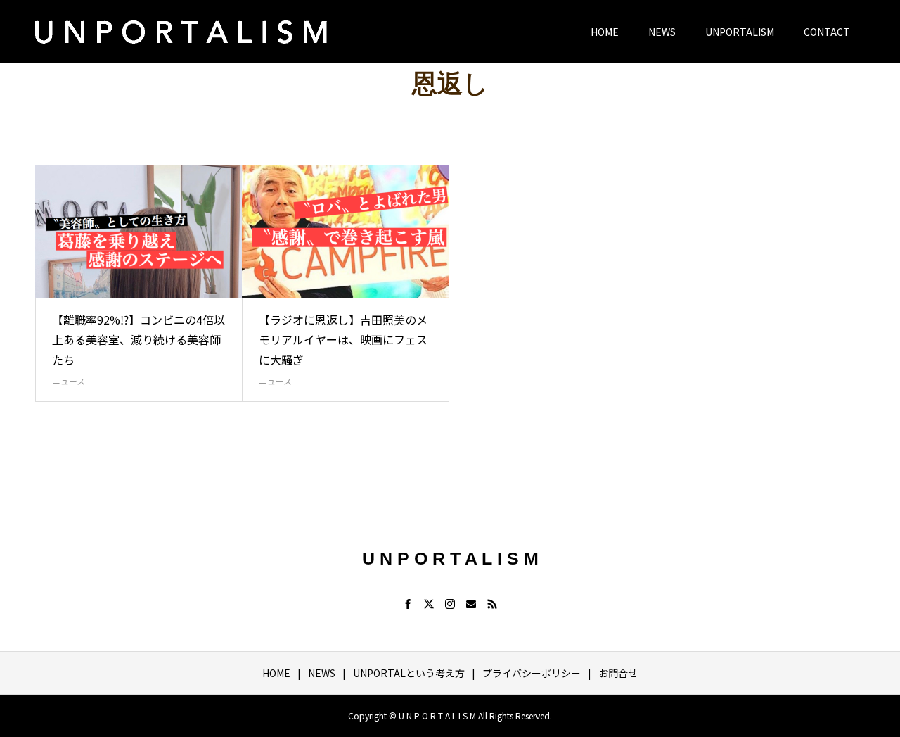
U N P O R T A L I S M (450, 558)
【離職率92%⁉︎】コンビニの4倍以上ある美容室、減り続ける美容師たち (138, 340)
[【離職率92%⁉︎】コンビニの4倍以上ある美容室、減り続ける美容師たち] (139, 231)
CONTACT (827, 32)
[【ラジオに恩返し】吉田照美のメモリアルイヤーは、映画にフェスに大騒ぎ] (345, 231)
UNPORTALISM (739, 32)
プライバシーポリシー (531, 673)
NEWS (662, 32)
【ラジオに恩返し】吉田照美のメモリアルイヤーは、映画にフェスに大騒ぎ (343, 340)
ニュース (68, 380)
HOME (605, 32)
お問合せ (618, 673)
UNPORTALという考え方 (409, 673)
